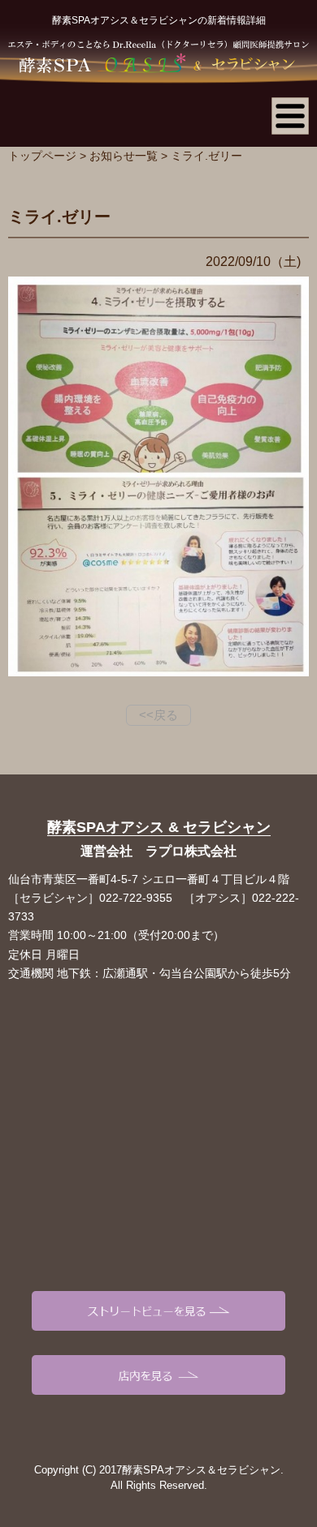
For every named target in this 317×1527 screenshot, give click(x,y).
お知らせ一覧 (123, 155)
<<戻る (158, 715)
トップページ (42, 155)
